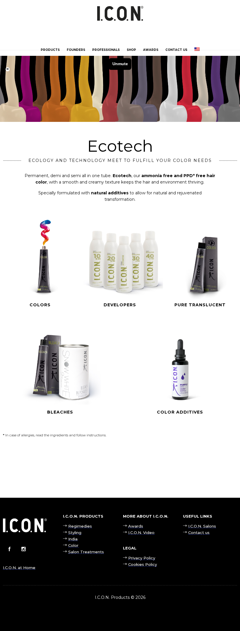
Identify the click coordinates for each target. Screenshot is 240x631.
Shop (131, 50)
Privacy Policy (141, 558)
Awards (150, 50)
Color (73, 545)
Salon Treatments (86, 551)
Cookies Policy (142, 564)
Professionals (106, 50)
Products (50, 50)
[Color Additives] (180, 378)
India (73, 539)
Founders (76, 50)
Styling (74, 532)
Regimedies (80, 526)
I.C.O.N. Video (141, 532)
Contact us (176, 50)
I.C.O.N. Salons (202, 526)
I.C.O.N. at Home (19, 567)
